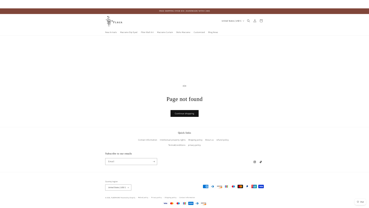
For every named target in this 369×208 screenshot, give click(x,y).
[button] (248, 21)
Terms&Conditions (177, 145)
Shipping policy (195, 140)
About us (209, 140)
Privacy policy (156, 198)
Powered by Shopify (128, 198)
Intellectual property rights (173, 140)
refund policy (222, 140)
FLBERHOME (115, 198)
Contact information (147, 140)
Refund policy (143, 198)
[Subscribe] (154, 161)
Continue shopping (184, 113)
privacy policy (194, 145)
